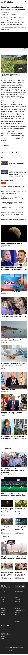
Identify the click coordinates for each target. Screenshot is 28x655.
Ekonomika (17, 619)
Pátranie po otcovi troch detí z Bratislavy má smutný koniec (13, 220)
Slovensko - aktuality (20, 610)
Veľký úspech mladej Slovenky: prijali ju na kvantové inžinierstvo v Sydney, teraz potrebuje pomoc (13, 197)
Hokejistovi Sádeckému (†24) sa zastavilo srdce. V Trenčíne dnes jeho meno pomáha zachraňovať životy (13, 214)
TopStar (3, 610)
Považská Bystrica (5, 102)
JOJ (2, 595)
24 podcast (17, 608)
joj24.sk (16, 597)
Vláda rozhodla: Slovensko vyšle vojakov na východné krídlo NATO (11, 203)
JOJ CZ (2, 601)
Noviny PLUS (17, 599)
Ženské (3, 608)
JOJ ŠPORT (3, 599)
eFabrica (17, 650)
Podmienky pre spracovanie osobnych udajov (6, 635)
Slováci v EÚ (17, 621)
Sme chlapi (3, 612)
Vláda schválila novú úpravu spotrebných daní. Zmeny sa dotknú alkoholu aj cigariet (12, 208)
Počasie (3, 619)
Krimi (16, 614)
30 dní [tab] (14, 183)
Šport (2, 606)
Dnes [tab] (4, 183)
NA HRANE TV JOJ (18, 606)
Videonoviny (17, 601)
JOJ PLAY (3, 597)
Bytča (14, 102)
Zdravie (3, 614)
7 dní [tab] (9, 183)
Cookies (3, 638)
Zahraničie (17, 612)
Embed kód (25, 49)
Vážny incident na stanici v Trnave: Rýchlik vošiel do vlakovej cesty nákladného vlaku (13, 192)
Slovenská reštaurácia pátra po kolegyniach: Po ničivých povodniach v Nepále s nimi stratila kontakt (13, 187)
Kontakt (3, 631)
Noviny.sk (17, 595)
